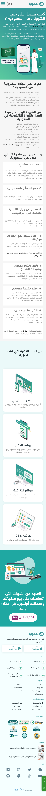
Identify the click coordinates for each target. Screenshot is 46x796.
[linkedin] (8, 770)
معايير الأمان (18, 688)
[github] (8, 776)
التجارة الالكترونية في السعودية (30, 24)
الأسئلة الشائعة (38, 706)
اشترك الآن (23, 617)
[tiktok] (29, 776)
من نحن (40, 684)
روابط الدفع (23, 445)
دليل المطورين (17, 703)
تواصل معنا (37, 703)
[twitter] (29, 770)
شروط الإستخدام (37, 710)
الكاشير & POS (23, 535)
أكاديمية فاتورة (17, 710)
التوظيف (19, 691)
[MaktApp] (19, 789)
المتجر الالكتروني (23, 400)
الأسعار (19, 684)
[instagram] (18, 770)
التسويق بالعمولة (37, 691)
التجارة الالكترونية (39, 27)
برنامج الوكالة (39, 688)
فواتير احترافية (23, 490)
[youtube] (40, 776)
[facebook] (40, 770)
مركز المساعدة (17, 706)
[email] (19, 776)
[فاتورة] (36, 4)
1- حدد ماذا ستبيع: (30, 164)
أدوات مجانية (39, 694)
